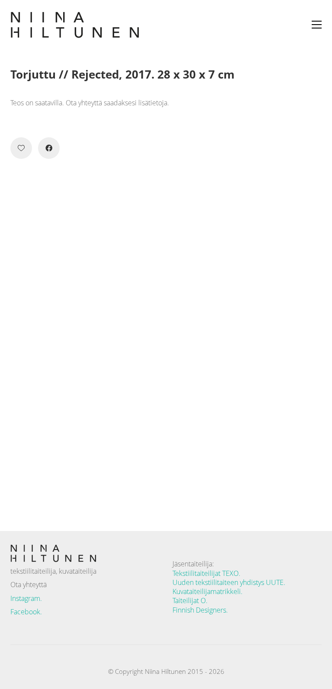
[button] (317, 25)
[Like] (21, 148)
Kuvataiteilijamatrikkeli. (207, 591)
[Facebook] (49, 148)
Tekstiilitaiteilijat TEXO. (206, 573)
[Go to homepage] (75, 24)
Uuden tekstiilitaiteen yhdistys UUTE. (228, 582)
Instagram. (26, 598)
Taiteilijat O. (190, 600)
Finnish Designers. (200, 610)
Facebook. (26, 611)
